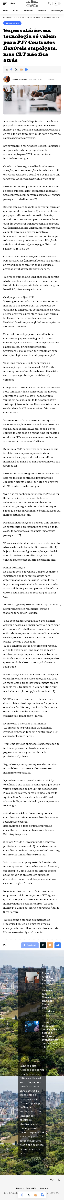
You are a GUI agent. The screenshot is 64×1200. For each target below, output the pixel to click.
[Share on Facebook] (11, 69)
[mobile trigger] (6, 3)
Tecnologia (12, 23)
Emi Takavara (21, 79)
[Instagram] (59, 1180)
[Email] (21, 69)
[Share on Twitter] (16, 69)
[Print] (26, 69)
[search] (49, 3)
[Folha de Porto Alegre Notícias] (32, 3)
